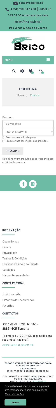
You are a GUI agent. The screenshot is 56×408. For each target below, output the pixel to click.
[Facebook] (23, 184)
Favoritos (8, 306)
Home (20, 95)
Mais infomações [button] (14, 394)
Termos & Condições (14, 259)
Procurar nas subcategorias (20, 137)
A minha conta (11, 294)
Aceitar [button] (15, 402)
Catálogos (8, 270)
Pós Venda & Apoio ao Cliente (28, 28)
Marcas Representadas (16, 275)
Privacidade (9, 253)
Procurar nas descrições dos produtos (26, 141)
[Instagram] (33, 184)
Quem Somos (10, 242)
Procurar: (7, 117)
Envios (6, 247)
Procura (34, 95)
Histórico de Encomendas (18, 300)
